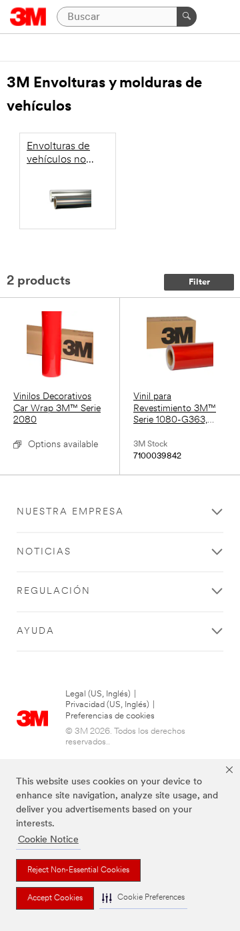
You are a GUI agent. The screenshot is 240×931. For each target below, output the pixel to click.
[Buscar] (187, 17)
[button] (143, 898)
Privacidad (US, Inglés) (107, 704)
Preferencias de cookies (110, 716)
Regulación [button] (54, 591)
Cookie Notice (48, 840)
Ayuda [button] (36, 631)
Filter (199, 282)
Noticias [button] (44, 552)
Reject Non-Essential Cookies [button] (78, 870)
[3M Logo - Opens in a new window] (28, 17)
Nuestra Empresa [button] (70, 512)
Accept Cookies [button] (55, 898)
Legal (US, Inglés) (98, 694)
